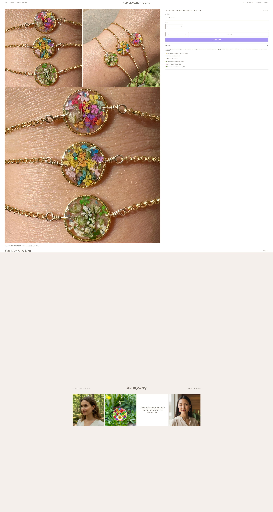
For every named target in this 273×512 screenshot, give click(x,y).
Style (166, 22)
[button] (250, 2)
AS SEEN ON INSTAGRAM (15, 245)
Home (6, 245)
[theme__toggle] (243, 2)
